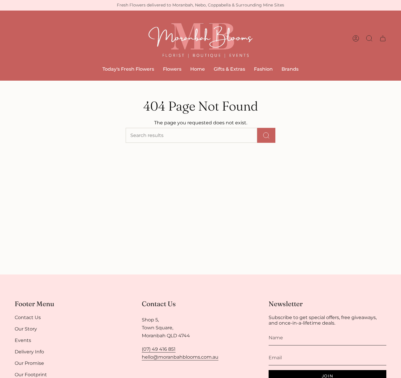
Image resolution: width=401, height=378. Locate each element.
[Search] (266, 135)
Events (23, 340)
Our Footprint (31, 374)
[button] (172, 69)
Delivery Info (29, 352)
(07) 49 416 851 (159, 349)
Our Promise (29, 363)
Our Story (26, 329)
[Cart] (383, 38)
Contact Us (28, 317)
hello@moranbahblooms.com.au (180, 357)
